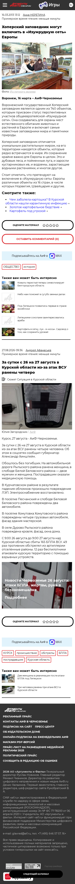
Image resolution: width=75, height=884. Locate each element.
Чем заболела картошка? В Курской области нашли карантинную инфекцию (36, 201)
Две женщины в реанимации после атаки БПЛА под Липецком (40, 677)
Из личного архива (22, 91)
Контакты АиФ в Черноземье (25, 721)
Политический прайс (20, 755)
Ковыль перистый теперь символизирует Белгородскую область (40, 284)
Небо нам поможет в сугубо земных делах (41, 294)
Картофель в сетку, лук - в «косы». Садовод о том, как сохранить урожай (42, 330)
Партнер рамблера (53, 866)
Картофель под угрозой (27, 211)
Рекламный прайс (17, 716)
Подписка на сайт (17, 726)
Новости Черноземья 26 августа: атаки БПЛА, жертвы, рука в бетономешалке (37, 585)
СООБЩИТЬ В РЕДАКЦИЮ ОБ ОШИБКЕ (30, 760)
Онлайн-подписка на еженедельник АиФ (35, 737)
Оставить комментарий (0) (37, 239)
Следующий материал (36, 874)
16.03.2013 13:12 (11, 15)
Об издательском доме (21, 731)
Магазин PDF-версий (19, 742)
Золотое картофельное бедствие (34, 207)
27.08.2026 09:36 (12, 350)
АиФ (33, 432)
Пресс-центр (44, 726)
